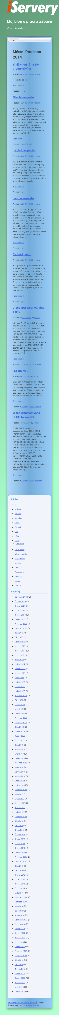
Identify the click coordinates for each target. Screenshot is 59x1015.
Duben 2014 (20, 933)
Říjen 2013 (19, 960)
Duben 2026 (20, 610)
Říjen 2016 (19, 821)
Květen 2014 (20, 929)
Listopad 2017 (21, 790)
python (18, 563)
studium (38, 407)
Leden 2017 (19, 812)
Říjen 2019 (19, 745)
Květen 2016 (20, 839)
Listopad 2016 (21, 817)
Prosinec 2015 (21, 857)
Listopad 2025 (21, 628)
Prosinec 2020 (21, 718)
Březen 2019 (20, 749)
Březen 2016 (20, 848)
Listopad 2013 (21, 955)
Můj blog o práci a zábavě (29, 21)
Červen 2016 (20, 834)
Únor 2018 (19, 781)
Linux (31, 407)
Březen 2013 (20, 983)
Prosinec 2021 (21, 696)
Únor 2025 (19, 655)
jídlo (23, 91)
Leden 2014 (20, 947)
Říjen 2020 (19, 727)
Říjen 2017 (19, 794)
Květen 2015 (20, 875)
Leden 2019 (20, 758)
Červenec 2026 (21, 597)
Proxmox (20, 544)
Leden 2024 (20, 664)
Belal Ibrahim (33, 1005)
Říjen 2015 (19, 866)
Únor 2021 (19, 709)
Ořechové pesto (23, 97)
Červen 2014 (20, 924)
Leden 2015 (20, 893)
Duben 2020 (20, 736)
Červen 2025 (20, 642)
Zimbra (18, 585)
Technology (20, 572)
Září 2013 (19, 965)
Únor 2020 (19, 740)
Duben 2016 (20, 844)
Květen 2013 (20, 973)
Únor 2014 (19, 942)
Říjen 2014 (19, 906)
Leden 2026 (20, 619)
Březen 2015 (20, 884)
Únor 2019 (19, 754)
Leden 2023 (20, 682)
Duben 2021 (20, 704)
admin (37, 74)
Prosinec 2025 (21, 624)
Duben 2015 (20, 879)
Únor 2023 (19, 678)
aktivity (24, 364)
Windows (18, 576)
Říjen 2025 (19, 633)
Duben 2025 (20, 646)
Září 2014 (19, 911)
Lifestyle (18, 536)
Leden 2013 (20, 991)
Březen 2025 (20, 651)
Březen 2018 (20, 776)
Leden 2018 (20, 785)
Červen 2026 (20, 601)
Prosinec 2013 (21, 951)
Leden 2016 (20, 852)
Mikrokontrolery (21, 554)
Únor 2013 (19, 987)
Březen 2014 (20, 938)
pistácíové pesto (24, 150)
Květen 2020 (20, 731)
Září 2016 (19, 826)
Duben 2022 (20, 687)
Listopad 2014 (21, 902)
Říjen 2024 (19, 660)
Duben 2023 (20, 673)
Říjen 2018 (19, 767)
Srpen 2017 (19, 799)
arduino (18, 514)
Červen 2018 (20, 772)
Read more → (18, 85)
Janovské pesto (23, 198)
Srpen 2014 (19, 915)
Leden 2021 (20, 713)
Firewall (38, 364)
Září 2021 (19, 700)
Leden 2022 (20, 691)
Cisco (31, 364)
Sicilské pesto (22, 254)
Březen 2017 (20, 808)
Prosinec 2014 (21, 897)
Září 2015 (19, 870)
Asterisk (18, 518)
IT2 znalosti (20, 370)
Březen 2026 (20, 615)
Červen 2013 (20, 969)
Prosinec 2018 (21, 763)
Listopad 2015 (21, 861)
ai (15, 505)
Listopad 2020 (21, 722)
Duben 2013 (20, 978)
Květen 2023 (20, 669)
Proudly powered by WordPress (22, 1002)
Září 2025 (19, 637)
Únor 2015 (19, 888)
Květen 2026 (20, 606)
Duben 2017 (20, 803)
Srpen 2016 (19, 830)
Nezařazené (26, 144)
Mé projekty (20, 550)
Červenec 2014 (21, 920)
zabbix (17, 581)
